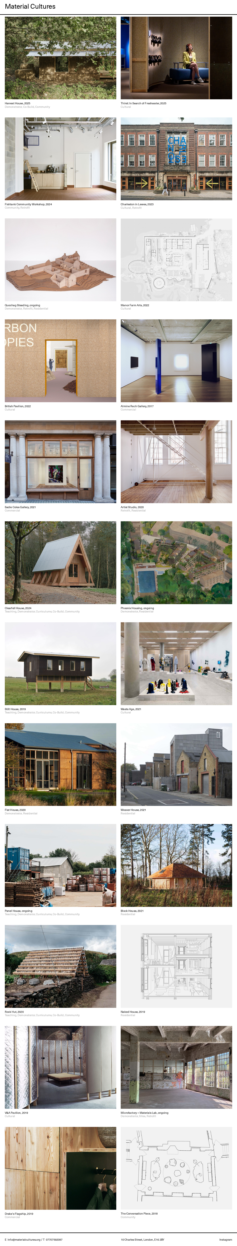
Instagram (225, 1239)
